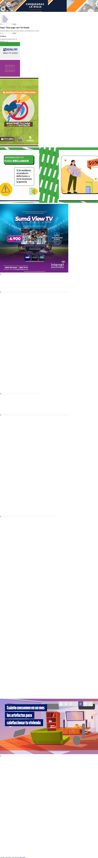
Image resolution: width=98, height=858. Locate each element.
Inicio (4, 15)
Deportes (4, 21)
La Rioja (4, 17)
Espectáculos (5, 19)
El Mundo (5, 20)
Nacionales (5, 18)
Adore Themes (22, 857)
